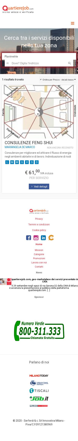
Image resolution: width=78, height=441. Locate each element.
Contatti (39, 266)
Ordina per (58, 79)
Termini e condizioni (39, 224)
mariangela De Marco (20, 147)
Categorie (39, 254)
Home (39, 244)
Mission (39, 250)
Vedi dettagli (40, 186)
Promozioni (39, 258)
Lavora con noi (39, 262)
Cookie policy (39, 230)
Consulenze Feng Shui (29, 142)
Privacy (39, 219)
